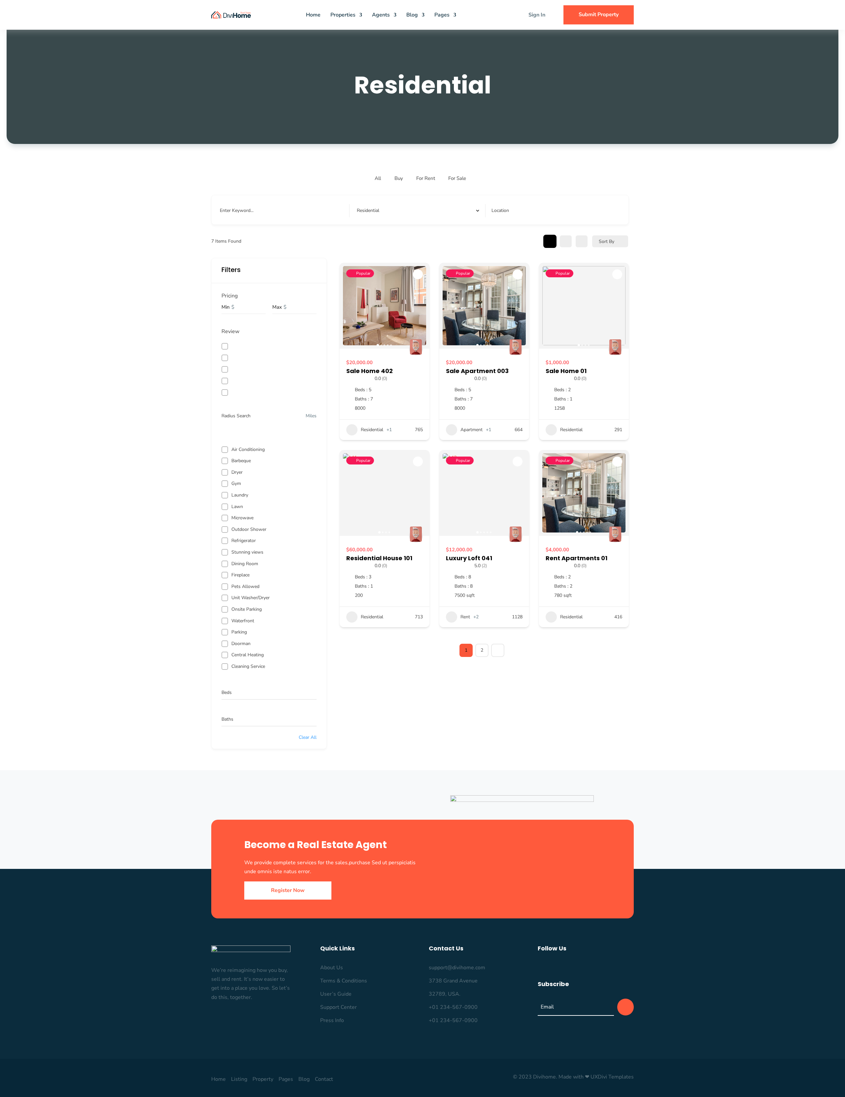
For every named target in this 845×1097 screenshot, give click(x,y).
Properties (342, 14)
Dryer (237, 472)
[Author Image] (416, 349)
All (378, 178)
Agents (381, 14)
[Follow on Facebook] (539, 966)
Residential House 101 (379, 558)
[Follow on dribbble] (593, 966)
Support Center (338, 1007)
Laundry (239, 495)
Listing (239, 1079)
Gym (236, 483)
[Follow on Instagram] (553, 966)
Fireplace (240, 575)
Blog (412, 14)
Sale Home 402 (369, 371)
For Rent (425, 178)
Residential (372, 430)
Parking (239, 632)
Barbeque (241, 461)
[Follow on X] (566, 966)
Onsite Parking (246, 609)
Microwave (242, 518)
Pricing (229, 295)
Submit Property (599, 14)
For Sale (457, 178)
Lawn (237, 506)
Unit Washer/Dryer (250, 598)
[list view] (565, 241)
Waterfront (242, 621)
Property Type (369, 210)
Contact (324, 1079)
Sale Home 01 (566, 371)
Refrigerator (243, 540)
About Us (331, 967)
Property (263, 1079)
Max (277, 307)
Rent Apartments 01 (576, 558)
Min (225, 307)
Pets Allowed (245, 586)
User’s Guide (336, 994)
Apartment (471, 430)
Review (230, 331)
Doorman (241, 643)
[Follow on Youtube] (606, 966)
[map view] (581, 241)
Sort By (606, 241)
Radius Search (236, 416)
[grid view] (550, 241)
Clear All (308, 737)
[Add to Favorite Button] (418, 274)
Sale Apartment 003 (477, 371)
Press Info (332, 1020)
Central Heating (247, 655)
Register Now (288, 890)
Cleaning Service (248, 666)
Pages (442, 14)
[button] (348, 306)
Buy (398, 178)
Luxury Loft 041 (469, 558)
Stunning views (247, 552)
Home (313, 14)
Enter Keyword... (237, 210)
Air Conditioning (248, 449)
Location (500, 210)
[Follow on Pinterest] (580, 966)
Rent (465, 617)
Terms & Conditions (343, 980)
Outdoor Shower (248, 529)
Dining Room (244, 564)
